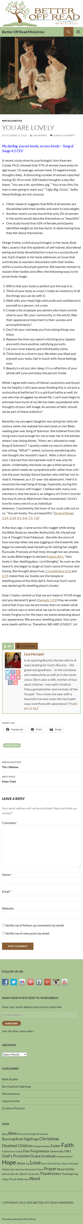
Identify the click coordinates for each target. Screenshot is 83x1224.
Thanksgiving (70, 1173)
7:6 (36, 518)
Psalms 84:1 (55, 556)
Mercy (65, 1163)
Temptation (33, 1174)
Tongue (5, 1179)
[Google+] (18, 671)
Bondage (31, 1134)
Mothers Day (8, 1169)
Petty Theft (9, 779)
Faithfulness (8, 1151)
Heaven (69, 1156)
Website (8, 908)
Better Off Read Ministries (23, 32)
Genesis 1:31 (47, 600)
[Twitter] (7, 671)
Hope (9, 1162)
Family (19, 1151)
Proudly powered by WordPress (19, 1219)
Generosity (57, 1151)
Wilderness (23, 1179)
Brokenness (42, 1134)
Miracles (73, 1163)
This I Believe (11, 765)
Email (6, 891)
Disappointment (41, 1146)
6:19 (5, 576)
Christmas (49, 1138)
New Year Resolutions (25, 1169)
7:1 (30, 518)
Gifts (67, 1151)
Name (7, 874)
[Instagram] (7, 677)
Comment (10, 823)
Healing (60, 1156)
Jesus (21, 1163)
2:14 (12, 518)
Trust (13, 1179)
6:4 (25, 518)
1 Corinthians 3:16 (58, 571)
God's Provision (16, 1155)
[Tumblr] (10, 682)
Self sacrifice (8, 1173)
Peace (40, 1169)
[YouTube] (15, 682)
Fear (26, 1151)
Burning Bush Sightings (16, 1086)
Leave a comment (64, 135)
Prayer (50, 1168)
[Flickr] (12, 677)
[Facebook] (12, 671)
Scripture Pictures (13, 1108)
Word (34, 1178)
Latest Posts (28, 646)
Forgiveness (40, 1151)
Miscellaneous (12, 120)
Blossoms (22, 1134)
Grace (35, 1155)
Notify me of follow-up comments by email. (34, 925)
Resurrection (65, 1169)
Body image (12, 745)
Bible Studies (10, 1079)
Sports (24, 1173)
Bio (9, 646)
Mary (44, 1163)
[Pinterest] (18, 677)
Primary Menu (78, 32)
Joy (27, 1163)
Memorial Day (54, 1163)
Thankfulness (50, 1173)
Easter (56, 1146)
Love (35, 1162)
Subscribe (11, 1023)
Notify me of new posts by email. (27, 933)
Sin (17, 1173)
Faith (67, 1145)
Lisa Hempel (39, 135)
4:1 (19, 518)
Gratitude (48, 1156)
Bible (12, 1133)
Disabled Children (17, 1145)
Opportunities (11, 1101)
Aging (5, 1134)
